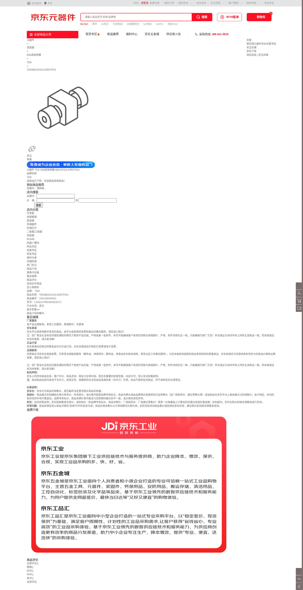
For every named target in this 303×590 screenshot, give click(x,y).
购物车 (261, 17)
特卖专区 (32, 254)
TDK (29, 62)
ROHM (30, 239)
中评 (30, 574)
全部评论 (32, 563)
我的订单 (169, 3)
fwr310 (84, 24)
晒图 (30, 567)
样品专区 (32, 246)
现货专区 (91, 34)
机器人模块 (33, 242)
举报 (29, 159)
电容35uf (172, 24)
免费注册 (155, 3)
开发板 (30, 213)
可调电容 (118, 24)
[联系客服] (299, 288)
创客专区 (32, 250)
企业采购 (216, 3)
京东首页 (36, 3)
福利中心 (131, 34)
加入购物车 (33, 287)
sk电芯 (105, 24)
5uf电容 (147, 24)
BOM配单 (232, 17)
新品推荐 (113, 34)
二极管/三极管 (34, 231)
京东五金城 (152, 34)
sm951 (159, 24)
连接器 (30, 235)
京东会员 (201, 3)
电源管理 (32, 217)
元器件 (30, 40)
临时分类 (32, 257)
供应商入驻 (173, 34)
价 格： (32, 200)
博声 (94, 24)
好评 (30, 570)
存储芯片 (32, 228)
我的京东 (183, 3)
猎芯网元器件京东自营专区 (261, 43)
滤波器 (30, 47)
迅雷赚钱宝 (133, 24)
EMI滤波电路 (34, 55)
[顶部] (299, 581)
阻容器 (30, 220)
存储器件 (32, 224)
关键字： (32, 196)
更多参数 (33, 309)
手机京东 (269, 3)
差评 (30, 578)
